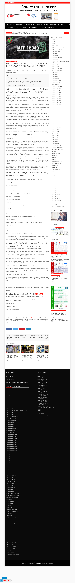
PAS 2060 (54, 171)
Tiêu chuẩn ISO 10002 (56, 192)
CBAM (53, 39)
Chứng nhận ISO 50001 (56, 125)
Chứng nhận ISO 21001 (56, 106)
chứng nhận (32, 317)
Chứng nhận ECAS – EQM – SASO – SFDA (58, 24)
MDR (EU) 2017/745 (56, 169)
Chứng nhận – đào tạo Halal (57, 49)
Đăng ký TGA (54, 155)
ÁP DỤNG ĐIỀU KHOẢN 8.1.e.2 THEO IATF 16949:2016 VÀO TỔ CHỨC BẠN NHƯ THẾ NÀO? (16, 337)
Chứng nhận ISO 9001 (56, 127)
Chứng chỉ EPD (55, 45)
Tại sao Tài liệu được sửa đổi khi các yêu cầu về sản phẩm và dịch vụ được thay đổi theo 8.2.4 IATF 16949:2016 (26, 79)
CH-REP (53, 41)
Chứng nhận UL (55, 137)
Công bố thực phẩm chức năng (58, 147)
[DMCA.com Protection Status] (24, 382)
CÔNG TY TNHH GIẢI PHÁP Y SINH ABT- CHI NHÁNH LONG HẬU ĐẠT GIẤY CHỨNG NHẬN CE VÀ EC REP (59, 232)
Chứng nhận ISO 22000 (56, 108)
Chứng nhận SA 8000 (42, 389)
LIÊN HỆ (24, 27)
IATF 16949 (17, 324)
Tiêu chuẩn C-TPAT (56, 183)
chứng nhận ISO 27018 (56, 117)
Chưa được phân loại (56, 43)
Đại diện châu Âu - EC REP (55, 275)
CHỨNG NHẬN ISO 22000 (43, 380)
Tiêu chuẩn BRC (55, 181)
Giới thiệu (12, 24)
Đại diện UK (54, 151)
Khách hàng (54, 224)
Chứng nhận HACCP (56, 76)
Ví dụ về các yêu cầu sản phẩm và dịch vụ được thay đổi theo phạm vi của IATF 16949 (24, 81)
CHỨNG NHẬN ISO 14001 (43, 394)
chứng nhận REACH (56, 133)
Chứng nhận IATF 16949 (12, 61)
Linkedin (29, 329)
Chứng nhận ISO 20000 (56, 104)
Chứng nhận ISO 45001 (56, 123)
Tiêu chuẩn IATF (55, 186)
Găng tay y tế (54, 159)
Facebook (10, 329)
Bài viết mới (54, 239)
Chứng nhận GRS (55, 74)
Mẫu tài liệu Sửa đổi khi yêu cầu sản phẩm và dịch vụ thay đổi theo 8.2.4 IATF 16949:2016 (25, 82)
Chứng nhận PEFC (55, 131)
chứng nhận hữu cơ (55, 84)
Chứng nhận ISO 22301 (56, 110)
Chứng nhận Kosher (56, 129)
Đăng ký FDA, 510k (56, 153)
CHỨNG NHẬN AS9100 (42, 379)
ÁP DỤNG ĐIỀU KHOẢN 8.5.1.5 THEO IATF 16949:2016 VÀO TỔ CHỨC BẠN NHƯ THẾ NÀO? (27, 358)
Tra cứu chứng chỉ (55, 204)
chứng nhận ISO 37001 (56, 119)
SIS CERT (39, 294)
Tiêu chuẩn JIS (55, 196)
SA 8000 (54, 173)
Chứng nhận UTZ (55, 141)
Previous (52, 231)
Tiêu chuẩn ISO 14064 (56, 194)
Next (67, 231)
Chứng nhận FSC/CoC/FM (57, 68)
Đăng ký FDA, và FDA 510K (42, 24)
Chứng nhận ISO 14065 (56, 94)
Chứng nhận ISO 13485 (56, 88)
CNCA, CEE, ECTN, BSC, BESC (58, 145)
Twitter (16, 329)
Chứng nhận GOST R (56, 72)
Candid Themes (50, 563)
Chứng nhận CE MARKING (57, 57)
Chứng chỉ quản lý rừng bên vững (58, 47)
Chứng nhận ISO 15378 (56, 100)
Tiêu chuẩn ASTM (55, 177)
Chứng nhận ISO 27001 (56, 114)
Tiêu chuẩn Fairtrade (56, 184)
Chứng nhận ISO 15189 (56, 98)
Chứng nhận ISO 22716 (56, 112)
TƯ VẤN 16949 (21, 324)
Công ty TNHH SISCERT (37, 7)
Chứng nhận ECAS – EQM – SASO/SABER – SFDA (17, 410)
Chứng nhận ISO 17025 (56, 102)
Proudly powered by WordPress (28, 563)
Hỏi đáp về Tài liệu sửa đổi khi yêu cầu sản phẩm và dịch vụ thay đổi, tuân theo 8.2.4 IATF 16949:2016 (27, 84)
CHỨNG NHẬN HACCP (42, 385)
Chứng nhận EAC (55, 59)
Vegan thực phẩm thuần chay (58, 206)
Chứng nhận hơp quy (56, 82)
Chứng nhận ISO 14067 (56, 96)
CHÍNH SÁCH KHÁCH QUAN (34, 27)
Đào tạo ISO (54, 157)
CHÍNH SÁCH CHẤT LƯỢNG (48, 27)
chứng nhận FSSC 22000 (57, 70)
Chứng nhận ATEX (55, 53)
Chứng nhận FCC (55, 66)
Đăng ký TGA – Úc (11, 27)
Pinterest (22, 329)
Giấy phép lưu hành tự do (57, 161)
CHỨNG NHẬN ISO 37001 (43, 403)
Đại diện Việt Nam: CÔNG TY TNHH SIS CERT (16, 85)
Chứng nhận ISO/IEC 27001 (43, 400)
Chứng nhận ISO (19, 24)
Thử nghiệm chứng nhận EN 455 (58, 175)
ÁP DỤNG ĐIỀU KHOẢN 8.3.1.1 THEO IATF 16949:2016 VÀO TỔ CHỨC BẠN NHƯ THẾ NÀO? (39, 337)
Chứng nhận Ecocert (56, 64)
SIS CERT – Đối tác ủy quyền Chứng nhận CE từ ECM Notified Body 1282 (59, 278)
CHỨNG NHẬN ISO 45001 (43, 398)
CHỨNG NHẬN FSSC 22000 (43, 383)
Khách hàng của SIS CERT (57, 163)
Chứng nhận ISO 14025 (56, 92)
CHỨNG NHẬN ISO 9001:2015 (44, 377)
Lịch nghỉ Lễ (54, 167)
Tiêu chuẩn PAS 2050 (56, 200)
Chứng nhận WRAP (56, 143)
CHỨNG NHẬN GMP (42, 386)
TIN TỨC (18, 27)
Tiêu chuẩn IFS (55, 190)
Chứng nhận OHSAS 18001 (43, 401)
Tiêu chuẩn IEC (55, 188)
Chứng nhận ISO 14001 (56, 90)
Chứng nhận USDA (56, 139)
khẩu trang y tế (55, 165)
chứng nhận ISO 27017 (56, 116)
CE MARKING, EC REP (30, 24)
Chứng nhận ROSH (55, 135)
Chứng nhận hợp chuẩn (56, 80)
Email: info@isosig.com (10, 379)
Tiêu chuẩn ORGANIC (56, 198)
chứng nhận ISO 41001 (56, 121)
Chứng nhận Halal (55, 78)
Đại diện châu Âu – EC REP (57, 149)
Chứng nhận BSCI (55, 55)
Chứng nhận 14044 (56, 51)
